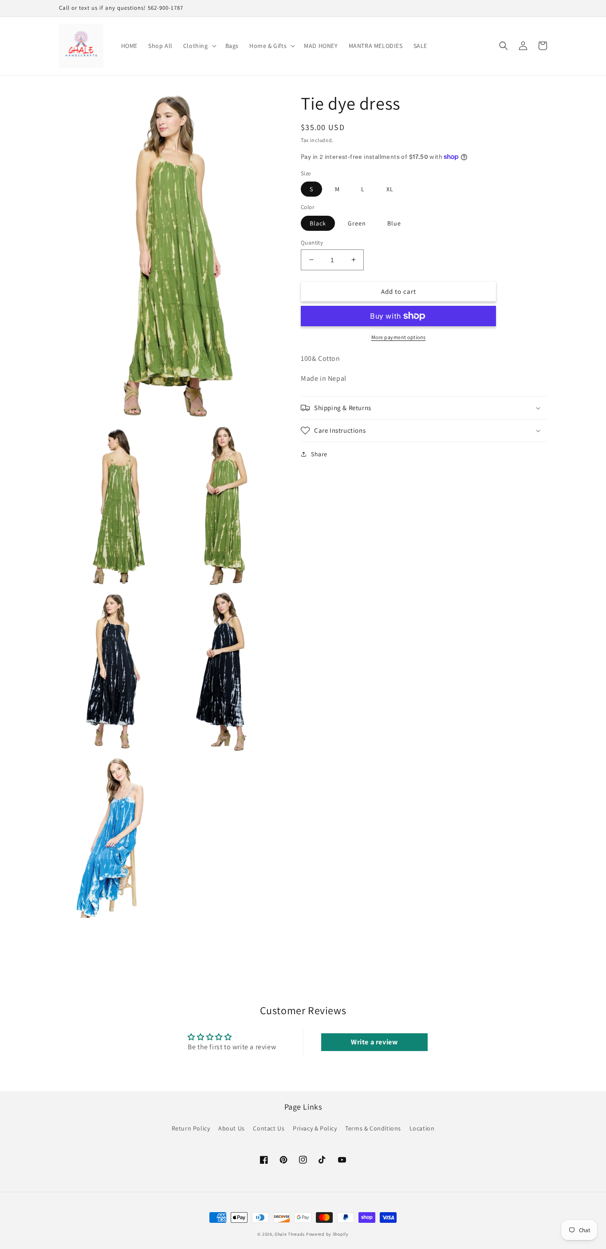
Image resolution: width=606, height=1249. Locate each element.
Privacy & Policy (315, 1128)
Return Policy (191, 1128)
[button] (199, 45)
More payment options (398, 337)
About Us (231, 1128)
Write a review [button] (374, 1042)
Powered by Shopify (327, 1234)
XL (390, 189)
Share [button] (319, 454)
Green (357, 223)
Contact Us (268, 1128)
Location (422, 1128)
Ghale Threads (290, 1234)
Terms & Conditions (373, 1128)
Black (318, 223)
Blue (394, 223)
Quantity (312, 242)
